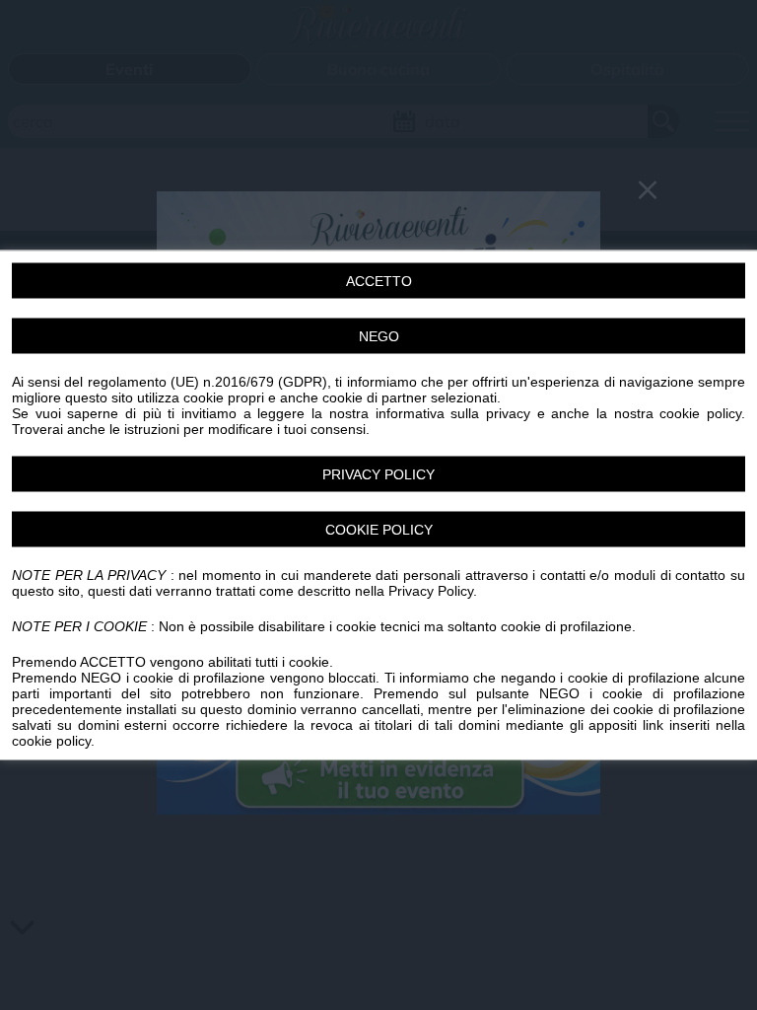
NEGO (379, 336)
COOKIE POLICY (379, 530)
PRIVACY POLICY (378, 474)
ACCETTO (379, 281)
